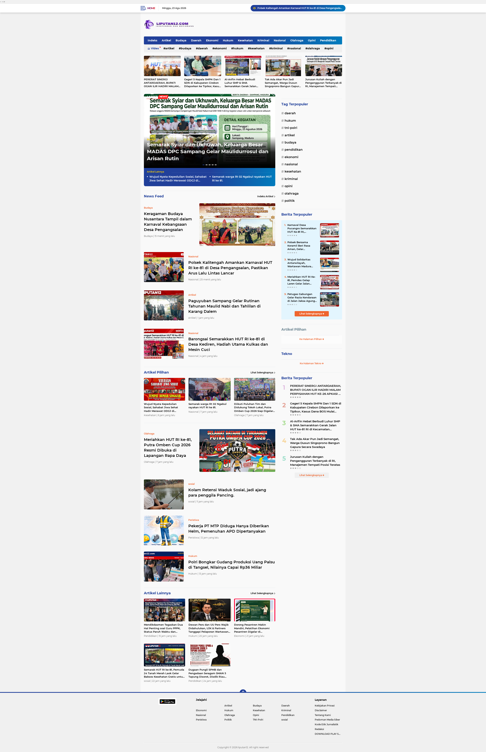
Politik (290, 201)
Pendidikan (328, 40)
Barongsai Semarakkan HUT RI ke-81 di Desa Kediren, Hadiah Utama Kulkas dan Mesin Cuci (299, 8)
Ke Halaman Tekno (311, 363)
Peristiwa (201, 719)
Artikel (166, 40)
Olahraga (296, 40)
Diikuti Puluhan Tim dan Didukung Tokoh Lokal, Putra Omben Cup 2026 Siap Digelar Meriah (253, 407)
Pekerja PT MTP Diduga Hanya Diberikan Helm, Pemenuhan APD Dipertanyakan (228, 529)
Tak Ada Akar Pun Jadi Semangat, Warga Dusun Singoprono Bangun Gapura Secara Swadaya (283, 83)
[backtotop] (243, 692)
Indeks (152, 40)
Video (155, 48)
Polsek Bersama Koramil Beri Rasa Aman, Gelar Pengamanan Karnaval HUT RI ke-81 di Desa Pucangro (302, 246)
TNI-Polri (291, 128)
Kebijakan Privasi (325, 705)
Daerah (196, 40)
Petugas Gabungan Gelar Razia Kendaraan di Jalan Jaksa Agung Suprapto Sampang (301, 297)
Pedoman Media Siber (327, 719)
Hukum (228, 40)
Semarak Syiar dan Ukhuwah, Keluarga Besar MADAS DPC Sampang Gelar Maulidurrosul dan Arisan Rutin (207, 152)
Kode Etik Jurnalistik (326, 724)
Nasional (280, 40)
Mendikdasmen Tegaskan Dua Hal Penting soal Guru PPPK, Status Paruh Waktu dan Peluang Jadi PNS (163, 628)
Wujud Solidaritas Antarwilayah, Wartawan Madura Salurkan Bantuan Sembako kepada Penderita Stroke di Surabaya (299, 263)
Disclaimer (321, 710)
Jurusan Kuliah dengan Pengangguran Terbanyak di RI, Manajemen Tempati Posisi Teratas (323, 83)
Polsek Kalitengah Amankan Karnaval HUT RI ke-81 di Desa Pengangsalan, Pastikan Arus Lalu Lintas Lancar (230, 267)
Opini (312, 40)
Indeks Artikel (265, 196)
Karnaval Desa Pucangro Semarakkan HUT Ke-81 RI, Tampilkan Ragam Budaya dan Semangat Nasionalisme (302, 228)
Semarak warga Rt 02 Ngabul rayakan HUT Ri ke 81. (242, 178)
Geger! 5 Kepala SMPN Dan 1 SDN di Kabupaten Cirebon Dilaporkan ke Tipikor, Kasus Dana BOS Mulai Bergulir (202, 83)
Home (151, 8)
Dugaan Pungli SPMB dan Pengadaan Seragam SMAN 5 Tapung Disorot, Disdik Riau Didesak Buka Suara (207, 673)
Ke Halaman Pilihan (310, 339)
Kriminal (263, 40)
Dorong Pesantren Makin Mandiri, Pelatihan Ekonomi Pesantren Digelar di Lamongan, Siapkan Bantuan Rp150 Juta (252, 628)
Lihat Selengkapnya (262, 372)
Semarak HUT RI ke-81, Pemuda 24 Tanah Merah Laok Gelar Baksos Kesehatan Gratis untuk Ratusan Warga (164, 673)
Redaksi (319, 729)
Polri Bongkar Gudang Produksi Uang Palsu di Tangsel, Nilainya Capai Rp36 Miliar (231, 565)
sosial (284, 719)
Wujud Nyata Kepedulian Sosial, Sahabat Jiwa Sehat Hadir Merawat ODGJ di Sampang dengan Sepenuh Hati (178, 178)
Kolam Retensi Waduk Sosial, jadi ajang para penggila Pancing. (227, 492)
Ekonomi (212, 40)
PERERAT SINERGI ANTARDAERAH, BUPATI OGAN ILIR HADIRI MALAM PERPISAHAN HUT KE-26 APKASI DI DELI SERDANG (161, 83)
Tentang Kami (323, 715)
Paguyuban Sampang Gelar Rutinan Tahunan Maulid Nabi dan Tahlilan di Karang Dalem (224, 306)
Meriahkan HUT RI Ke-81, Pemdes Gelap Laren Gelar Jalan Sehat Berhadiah (301, 280)
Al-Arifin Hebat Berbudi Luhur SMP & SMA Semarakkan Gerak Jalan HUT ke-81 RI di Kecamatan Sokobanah (242, 83)
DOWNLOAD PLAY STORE (328, 733)
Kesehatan (245, 40)
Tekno (286, 354)
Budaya (181, 40)
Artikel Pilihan (293, 329)
